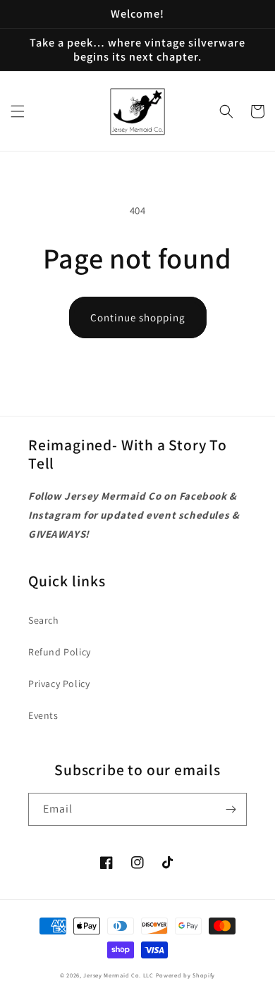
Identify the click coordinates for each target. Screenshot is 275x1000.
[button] (17, 111)
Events (43, 715)
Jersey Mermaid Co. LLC (118, 975)
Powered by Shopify (186, 975)
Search (43, 620)
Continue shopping (137, 317)
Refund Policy (59, 652)
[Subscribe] (230, 809)
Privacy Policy (59, 683)
